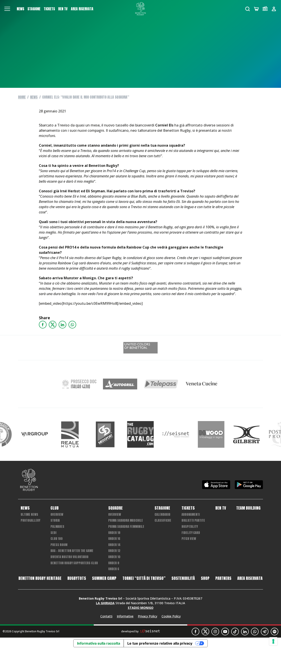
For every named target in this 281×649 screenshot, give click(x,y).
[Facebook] (43, 324)
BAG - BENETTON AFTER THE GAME (71, 550)
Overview (56, 514)
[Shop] (256, 9)
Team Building (248, 508)
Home (22, 97)
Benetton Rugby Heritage (39, 578)
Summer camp (104, 578)
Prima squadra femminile (126, 526)
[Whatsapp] (72, 324)
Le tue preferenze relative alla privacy (159, 643)
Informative (125, 616)
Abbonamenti (191, 514)
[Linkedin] (62, 324)
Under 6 (113, 569)
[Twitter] (52, 324)
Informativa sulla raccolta (98, 643)
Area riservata (82, 8)
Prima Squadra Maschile (125, 520)
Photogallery (30, 520)
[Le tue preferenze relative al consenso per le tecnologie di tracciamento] (273, 641)
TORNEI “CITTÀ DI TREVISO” (144, 578)
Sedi (53, 532)
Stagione (33, 8)
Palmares (57, 526)
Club (54, 508)
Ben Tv (63, 8)
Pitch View (189, 538)
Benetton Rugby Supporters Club (74, 563)
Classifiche (163, 520)
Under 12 (114, 550)
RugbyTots (76, 578)
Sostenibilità (183, 578)
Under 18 (114, 532)
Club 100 (56, 538)
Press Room (58, 544)
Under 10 (114, 557)
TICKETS (49, 8)
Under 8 (113, 563)
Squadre (115, 508)
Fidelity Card (191, 532)
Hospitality (190, 526)
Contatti (106, 616)
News (20, 8)
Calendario (162, 514)
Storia (55, 520)
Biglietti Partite (193, 520)
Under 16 (114, 538)
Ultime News (29, 514)
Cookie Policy (171, 616)
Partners (223, 578)
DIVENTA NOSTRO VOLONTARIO (69, 557)
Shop (205, 578)
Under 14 (114, 544)
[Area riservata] (274, 9)
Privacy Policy (147, 616)
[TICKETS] (265, 9)
